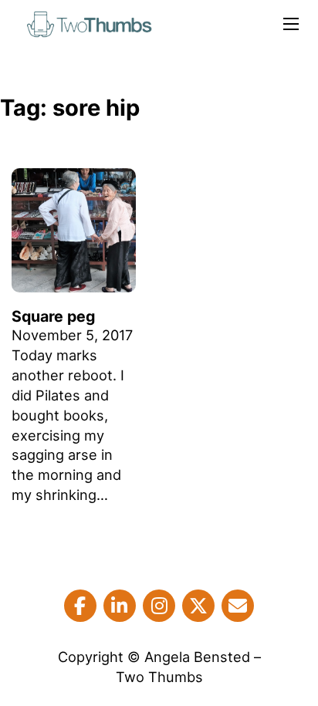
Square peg (53, 316)
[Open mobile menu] (291, 24)
